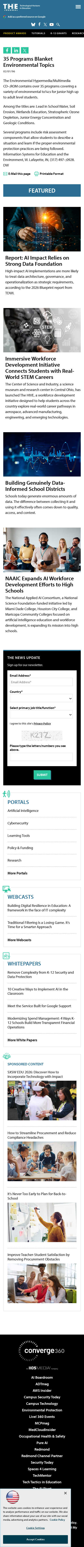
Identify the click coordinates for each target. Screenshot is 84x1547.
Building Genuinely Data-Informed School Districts (35, 485)
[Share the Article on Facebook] (7, 50)
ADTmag (42, 1384)
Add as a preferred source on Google (26, 16)
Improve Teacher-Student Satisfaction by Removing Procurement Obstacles (39, 1256)
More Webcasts (19, 940)
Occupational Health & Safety (42, 1436)
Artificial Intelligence (23, 810)
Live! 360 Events (42, 1416)
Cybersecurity (18, 823)
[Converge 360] (42, 1351)
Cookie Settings (35, 1527)
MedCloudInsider (42, 1429)
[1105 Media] (42, 1368)
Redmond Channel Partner (42, 1455)
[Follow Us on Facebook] (39, 24)
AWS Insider (42, 1390)
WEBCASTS (21, 896)
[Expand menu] (78, 7)
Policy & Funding (20, 847)
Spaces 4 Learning (42, 1469)
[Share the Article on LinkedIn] (15, 50)
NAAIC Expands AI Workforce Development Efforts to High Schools (39, 584)
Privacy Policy (42, 723)
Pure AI (42, 1442)
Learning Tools (19, 835)
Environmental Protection (42, 1410)
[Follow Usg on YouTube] (52, 24)
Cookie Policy (57, 1519)
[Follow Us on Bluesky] (33, 24)
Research (14, 860)
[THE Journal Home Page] (21, 7)
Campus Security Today (42, 1397)
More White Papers (22, 1040)
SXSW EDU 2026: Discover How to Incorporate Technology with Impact (35, 1074)
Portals (18, 801)
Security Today (42, 1462)
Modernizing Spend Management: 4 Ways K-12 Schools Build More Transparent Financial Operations (41, 1022)
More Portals (18, 873)
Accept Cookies (36, 1539)
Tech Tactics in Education (42, 1482)
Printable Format (52, 174)
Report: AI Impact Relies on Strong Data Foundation (37, 260)
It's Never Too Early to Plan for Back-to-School (37, 1196)
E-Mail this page (19, 174)
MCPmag (42, 1423)
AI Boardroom (42, 1377)
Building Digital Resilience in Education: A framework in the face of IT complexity (39, 907)
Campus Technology (42, 1403)
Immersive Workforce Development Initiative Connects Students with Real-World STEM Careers (39, 367)
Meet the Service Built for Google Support (39, 1005)
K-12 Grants (59, 33)
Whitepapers (24, 963)
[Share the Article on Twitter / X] (24, 50)
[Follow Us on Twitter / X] (45, 24)
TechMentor (42, 1475)
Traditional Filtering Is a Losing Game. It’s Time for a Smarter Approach (39, 924)
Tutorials (38, 33)
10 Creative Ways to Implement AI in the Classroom (38, 991)
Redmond (42, 1449)
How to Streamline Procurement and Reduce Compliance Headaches (42, 1135)
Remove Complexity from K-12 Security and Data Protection (41, 974)
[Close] (65, 1493)
